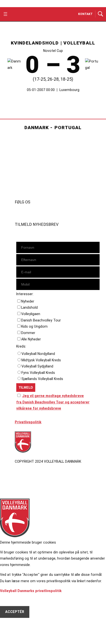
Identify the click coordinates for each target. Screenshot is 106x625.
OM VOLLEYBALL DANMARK (38, 189)
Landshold (29, 307)
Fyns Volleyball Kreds (38, 373)
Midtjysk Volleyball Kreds (41, 360)
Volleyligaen (30, 314)
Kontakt (85, 14)
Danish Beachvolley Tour (41, 320)
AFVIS (10, 600)
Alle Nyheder (31, 339)
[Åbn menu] (5, 14)
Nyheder (27, 301)
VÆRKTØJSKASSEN (32, 177)
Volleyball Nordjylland (38, 354)
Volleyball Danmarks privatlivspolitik (31, 591)
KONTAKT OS (26, 183)
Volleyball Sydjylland (37, 366)
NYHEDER (23, 164)
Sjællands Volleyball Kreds (42, 379)
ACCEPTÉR (14, 612)
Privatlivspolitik (28, 422)
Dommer (28, 333)
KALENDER (24, 170)
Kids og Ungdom (34, 326)
